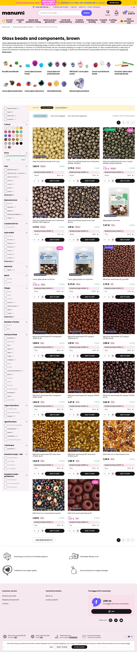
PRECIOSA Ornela (41, 45)
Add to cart (55, 181)
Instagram (111, 620)
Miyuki (65, 50)
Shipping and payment (61, 7)
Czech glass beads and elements (14, 43)
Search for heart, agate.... (49, 13)
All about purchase (9, 596)
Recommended (40, 116)
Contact (74, 7)
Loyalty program (93, 7)
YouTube (122, 620)
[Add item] (42, 180)
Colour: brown (46, 107)
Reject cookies (62, 647)
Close (135, 3)
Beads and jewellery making (23, 27)
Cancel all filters (60, 107)
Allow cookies (79, 647)
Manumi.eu (6, 27)
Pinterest (116, 620)
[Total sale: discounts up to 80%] (68, 3)
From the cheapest (58, 116)
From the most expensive (77, 116)
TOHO (56, 50)
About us (82, 7)
